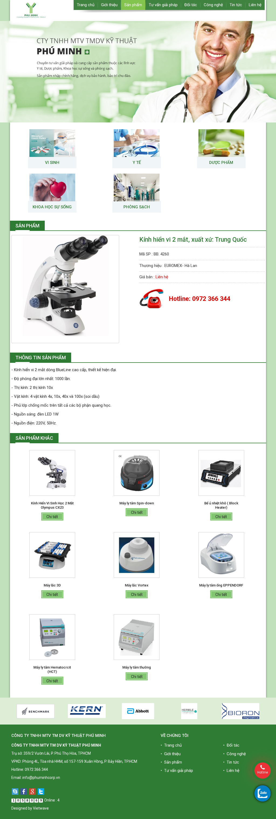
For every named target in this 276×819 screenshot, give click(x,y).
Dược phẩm (221, 162)
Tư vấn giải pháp (163, 4)
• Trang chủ (171, 745)
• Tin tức (231, 762)
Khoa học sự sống (52, 207)
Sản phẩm (133, 4)
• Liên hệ (231, 770)
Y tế (137, 162)
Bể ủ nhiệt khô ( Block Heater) (221, 505)
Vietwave (41, 808)
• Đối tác (231, 745)
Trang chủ (85, 4)
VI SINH (52, 162)
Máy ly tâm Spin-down (136, 503)
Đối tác (190, 4)
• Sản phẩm (171, 762)
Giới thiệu (109, 4)
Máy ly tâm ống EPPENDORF (221, 585)
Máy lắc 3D (52, 585)
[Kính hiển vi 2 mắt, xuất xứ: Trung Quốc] (65, 289)
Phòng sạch (136, 207)
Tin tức (236, 4)
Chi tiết (52, 517)
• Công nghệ (234, 753)
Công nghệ (213, 4)
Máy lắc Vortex (137, 585)
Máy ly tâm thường (136, 667)
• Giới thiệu (171, 753)
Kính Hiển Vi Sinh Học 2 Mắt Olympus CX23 (52, 505)
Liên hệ (255, 4)
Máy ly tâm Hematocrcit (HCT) (52, 669)
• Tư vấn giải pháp (177, 770)
